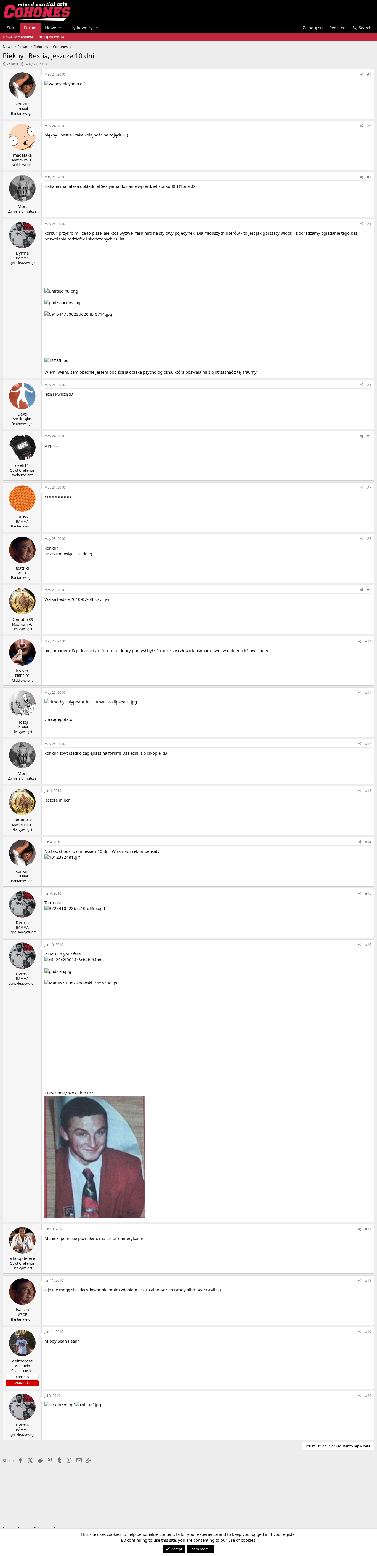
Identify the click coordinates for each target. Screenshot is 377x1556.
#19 (368, 1331)
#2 (369, 126)
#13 (368, 790)
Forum (30, 27)
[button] (60, 28)
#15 (368, 893)
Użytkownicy (80, 27)
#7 (369, 487)
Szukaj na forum (51, 36)
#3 (369, 177)
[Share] (361, 74)
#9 (369, 590)
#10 (368, 641)
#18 (368, 1280)
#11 (368, 692)
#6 (369, 436)
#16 (368, 944)
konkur (12, 63)
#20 (368, 1395)
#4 (369, 223)
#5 (369, 384)
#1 (369, 74)
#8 (369, 538)
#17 (368, 1229)
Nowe (50, 27)
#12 (368, 743)
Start (11, 27)
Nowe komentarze (18, 36)
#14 (368, 842)
